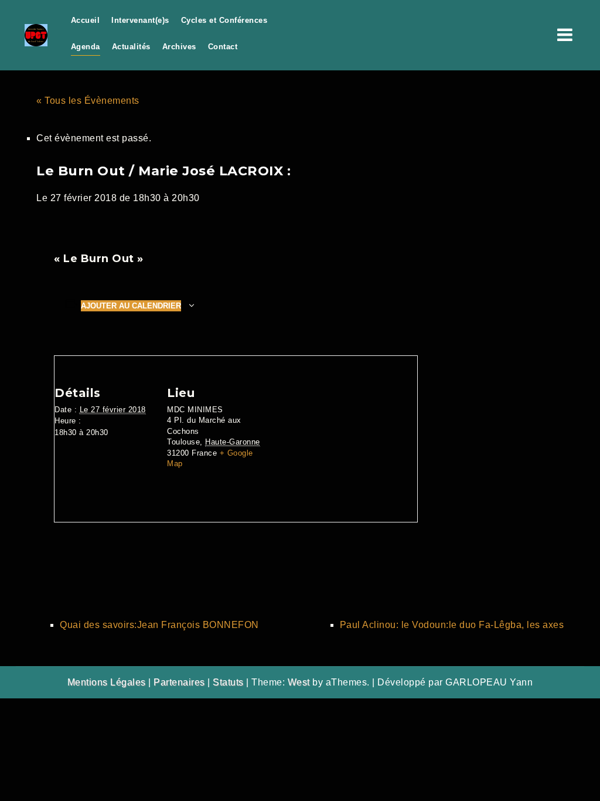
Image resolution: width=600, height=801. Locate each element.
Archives (179, 46)
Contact (223, 46)
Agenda (85, 46)
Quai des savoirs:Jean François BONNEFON (159, 625)
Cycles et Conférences (224, 20)
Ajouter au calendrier (131, 305)
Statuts (228, 682)
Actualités (131, 46)
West (299, 682)
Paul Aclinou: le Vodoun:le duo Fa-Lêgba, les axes (452, 625)
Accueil (85, 20)
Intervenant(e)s (140, 20)
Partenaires (179, 682)
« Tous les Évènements (87, 101)
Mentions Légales (106, 682)
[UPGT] (36, 34)
